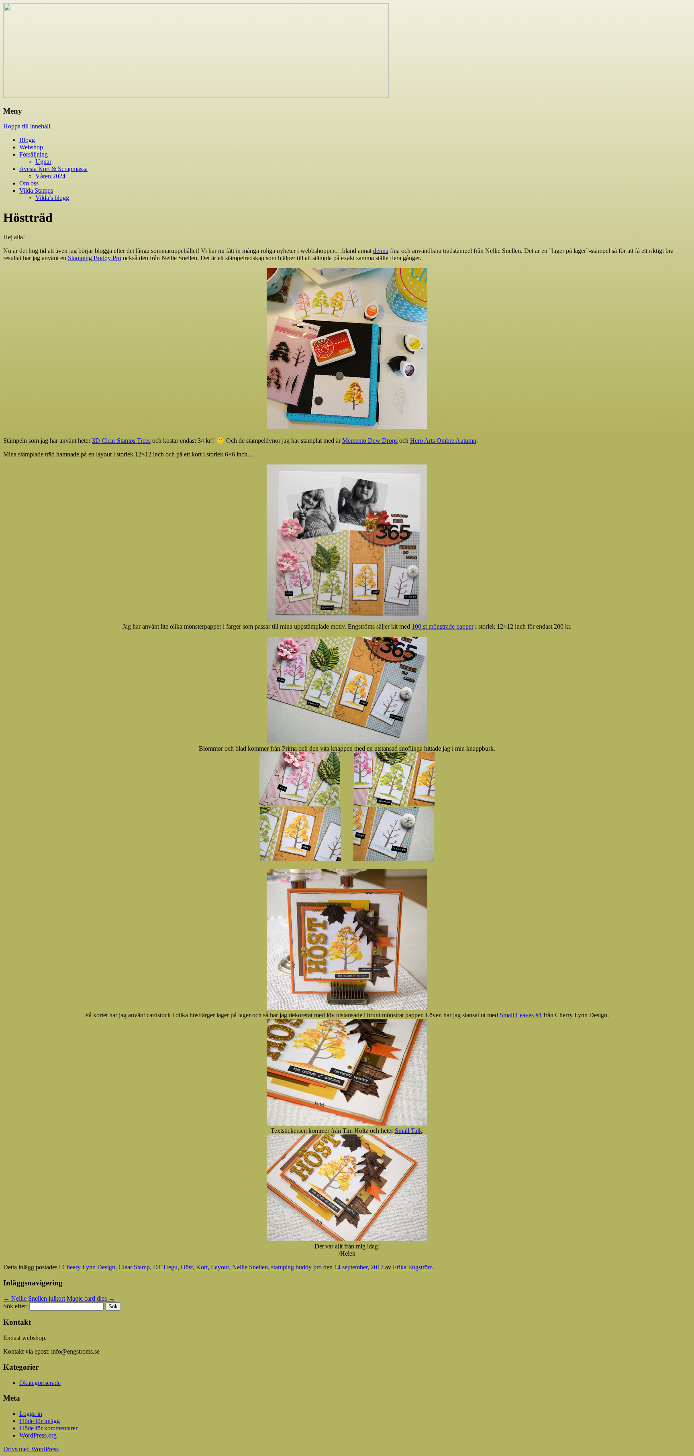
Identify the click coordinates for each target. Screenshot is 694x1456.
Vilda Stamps (36, 190)
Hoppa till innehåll (26, 126)
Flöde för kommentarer (48, 1428)
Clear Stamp (134, 1267)
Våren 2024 (50, 176)
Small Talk (408, 1130)
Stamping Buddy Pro (94, 258)
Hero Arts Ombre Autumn (443, 440)
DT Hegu (165, 1267)
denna (380, 250)
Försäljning (33, 154)
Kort (202, 1267)
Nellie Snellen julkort (34, 1298)
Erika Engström (413, 1267)
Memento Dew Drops (370, 440)
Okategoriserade (40, 1382)
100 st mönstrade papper (443, 626)
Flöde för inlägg (39, 1420)
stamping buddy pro (296, 1267)
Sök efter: (15, 1306)
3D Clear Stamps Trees (121, 440)
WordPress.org (38, 1435)
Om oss (29, 183)
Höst (187, 1267)
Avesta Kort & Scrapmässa (53, 168)
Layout (220, 1267)
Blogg (27, 139)
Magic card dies (91, 1298)
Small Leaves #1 (521, 1015)
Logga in (30, 1413)
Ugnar (43, 161)
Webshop (31, 147)
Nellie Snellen (250, 1267)
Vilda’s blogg (52, 197)
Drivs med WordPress (31, 1449)
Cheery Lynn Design (88, 1267)
